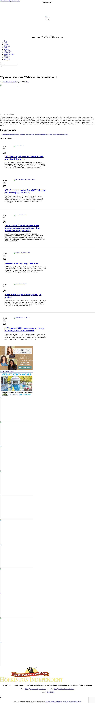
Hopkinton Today (9, 54)
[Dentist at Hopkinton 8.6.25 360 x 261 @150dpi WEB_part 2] (16, 370)
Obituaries (7, 52)
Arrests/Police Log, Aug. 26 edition (21, 263)
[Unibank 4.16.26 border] (16, 420)
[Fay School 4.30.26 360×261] (16, 494)
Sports (5, 47)
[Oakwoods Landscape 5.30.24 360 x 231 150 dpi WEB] (16, 396)
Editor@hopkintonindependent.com (35, 689)
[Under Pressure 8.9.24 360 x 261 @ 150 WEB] (16, 665)
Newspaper (7, 59)
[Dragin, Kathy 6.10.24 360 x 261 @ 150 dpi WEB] (16, 616)
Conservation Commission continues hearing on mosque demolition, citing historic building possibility (22, 228)
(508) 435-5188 (49, 692)
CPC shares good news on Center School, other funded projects (24, 157)
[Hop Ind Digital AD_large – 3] (16, 543)
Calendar (6, 56)
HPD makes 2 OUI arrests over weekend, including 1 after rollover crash (24, 329)
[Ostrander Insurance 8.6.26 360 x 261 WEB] (16, 592)
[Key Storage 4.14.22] (7, 371)
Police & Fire (8, 51)
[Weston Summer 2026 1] (16, 641)
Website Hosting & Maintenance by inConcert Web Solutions (63, 701)
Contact (6, 57)
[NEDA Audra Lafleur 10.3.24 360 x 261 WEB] (16, 567)
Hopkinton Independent (9, 82)
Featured (6, 44)
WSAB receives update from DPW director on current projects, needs (25, 191)
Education (7, 46)
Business (6, 49)
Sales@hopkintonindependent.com (64, 689)
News (5, 42)
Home (5, 41)
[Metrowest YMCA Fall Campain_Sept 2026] (16, 445)
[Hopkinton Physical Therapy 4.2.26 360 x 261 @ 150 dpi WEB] (16, 518)
